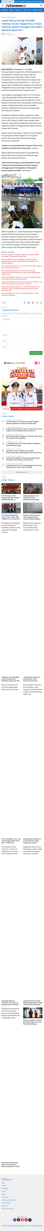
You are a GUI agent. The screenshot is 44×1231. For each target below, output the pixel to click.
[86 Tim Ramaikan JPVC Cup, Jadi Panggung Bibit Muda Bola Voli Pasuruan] (11, 760)
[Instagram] (22, 1220)
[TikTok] (30, 1220)
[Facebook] (14, 1220)
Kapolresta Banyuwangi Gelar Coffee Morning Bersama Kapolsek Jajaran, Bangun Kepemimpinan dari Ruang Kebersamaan (21, 288)
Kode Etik (5, 1197)
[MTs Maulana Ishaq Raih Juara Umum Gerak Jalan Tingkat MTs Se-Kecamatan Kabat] (11, 508)
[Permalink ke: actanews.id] (3, 34)
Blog (3, 1183)
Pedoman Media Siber (9, 1200)
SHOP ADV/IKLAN (7, 1209)
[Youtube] (26, 1220)
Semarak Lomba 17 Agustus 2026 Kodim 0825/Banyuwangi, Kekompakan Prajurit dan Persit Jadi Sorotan (23, 452)
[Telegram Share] (36, 302)
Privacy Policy (6, 1203)
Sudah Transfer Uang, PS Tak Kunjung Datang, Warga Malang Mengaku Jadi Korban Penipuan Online (31, 517)
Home (4, 1191)
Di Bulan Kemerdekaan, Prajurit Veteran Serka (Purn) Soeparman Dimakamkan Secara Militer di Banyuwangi (24, 430)
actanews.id (9, 33)
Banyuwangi (6, 17)
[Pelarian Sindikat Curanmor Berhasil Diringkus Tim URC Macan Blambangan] (32, 1012)
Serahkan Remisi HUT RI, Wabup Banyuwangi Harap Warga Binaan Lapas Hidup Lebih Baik (23, 466)
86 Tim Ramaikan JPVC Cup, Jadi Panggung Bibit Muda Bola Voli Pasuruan (11, 841)
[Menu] (3, 5)
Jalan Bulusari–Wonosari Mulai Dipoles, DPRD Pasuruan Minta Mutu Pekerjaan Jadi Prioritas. (31, 679)
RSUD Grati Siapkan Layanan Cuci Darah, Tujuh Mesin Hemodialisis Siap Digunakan (24, 437)
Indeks (4, 1194)
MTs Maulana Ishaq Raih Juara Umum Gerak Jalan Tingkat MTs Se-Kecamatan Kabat (22, 267)
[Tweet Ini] (28, 302)
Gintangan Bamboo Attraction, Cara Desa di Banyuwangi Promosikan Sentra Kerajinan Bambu (21, 278)
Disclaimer (5, 1188)
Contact (4, 1185)
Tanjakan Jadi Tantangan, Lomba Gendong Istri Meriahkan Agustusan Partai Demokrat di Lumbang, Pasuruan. (11, 679)
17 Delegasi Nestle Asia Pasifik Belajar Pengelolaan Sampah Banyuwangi (23, 444)
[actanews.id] (15, 5)
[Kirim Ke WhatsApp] (40, 302)
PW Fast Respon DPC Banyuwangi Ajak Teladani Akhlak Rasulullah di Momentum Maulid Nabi (20, 255)
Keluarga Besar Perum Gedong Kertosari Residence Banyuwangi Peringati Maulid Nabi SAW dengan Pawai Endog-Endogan (20, 261)
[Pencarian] (41, 5)
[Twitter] (18, 1220)
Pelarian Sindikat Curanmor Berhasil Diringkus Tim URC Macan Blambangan (20, 294)
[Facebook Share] (24, 302)
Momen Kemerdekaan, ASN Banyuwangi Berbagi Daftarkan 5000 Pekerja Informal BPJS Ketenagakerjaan (22, 459)
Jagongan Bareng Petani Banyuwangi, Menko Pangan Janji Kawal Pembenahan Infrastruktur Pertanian (22, 283)
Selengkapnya (21, 472)
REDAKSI (4, 1206)
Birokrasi (13, 17)
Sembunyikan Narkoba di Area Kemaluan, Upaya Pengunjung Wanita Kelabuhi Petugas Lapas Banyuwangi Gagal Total (21, 272)
